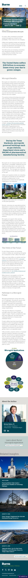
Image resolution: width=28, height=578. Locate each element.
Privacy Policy (5, 575)
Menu (20, 6)
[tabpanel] (14, 418)
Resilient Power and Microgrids (13, 445)
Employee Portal (12, 575)
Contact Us (24, 576)
